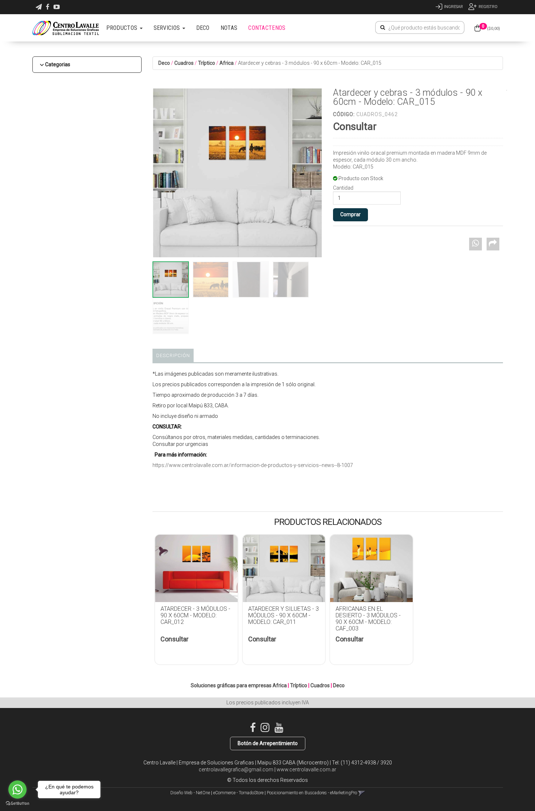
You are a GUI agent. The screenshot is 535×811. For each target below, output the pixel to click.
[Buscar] (383, 27)
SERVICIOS (168, 27)
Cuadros (184, 63)
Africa (226, 63)
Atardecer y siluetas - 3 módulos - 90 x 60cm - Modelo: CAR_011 (283, 615)
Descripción (173, 355)
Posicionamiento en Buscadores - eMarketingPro (312, 792)
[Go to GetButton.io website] (17, 803)
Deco (164, 63)
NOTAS (229, 27)
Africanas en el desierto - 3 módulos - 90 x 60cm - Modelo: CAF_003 (368, 618)
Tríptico (206, 63)
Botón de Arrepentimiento (268, 743)
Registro (488, 6)
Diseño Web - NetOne (190, 792)
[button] (38, 7)
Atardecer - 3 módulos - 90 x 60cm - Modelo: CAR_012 (195, 615)
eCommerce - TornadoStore (238, 792)
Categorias (57, 64)
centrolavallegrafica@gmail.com (236, 769)
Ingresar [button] (453, 6)
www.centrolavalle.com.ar (306, 769)
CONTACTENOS (266, 27)
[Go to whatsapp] (17, 789)
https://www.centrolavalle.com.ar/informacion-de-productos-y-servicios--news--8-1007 (252, 465)
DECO (203, 27)
